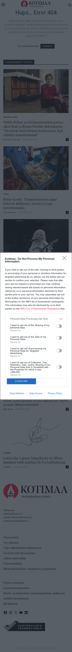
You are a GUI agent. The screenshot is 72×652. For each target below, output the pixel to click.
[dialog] (36, 326)
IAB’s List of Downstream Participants (40, 308)
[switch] (59, 326)
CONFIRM (21, 381)
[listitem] (36, 319)
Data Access (36, 393)
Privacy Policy (55, 393)
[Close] (65, 259)
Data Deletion (17, 393)
